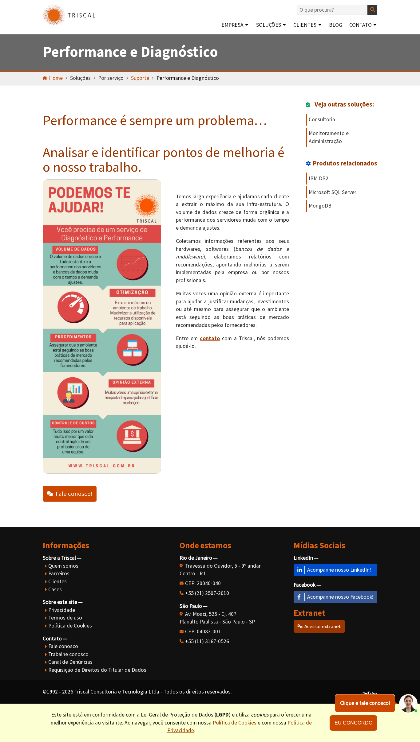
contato (210, 338)
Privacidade (61, 610)
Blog (335, 24)
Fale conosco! (74, 494)
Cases (55, 589)
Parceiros (58, 573)
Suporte (140, 78)
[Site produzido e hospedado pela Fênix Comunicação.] (369, 692)
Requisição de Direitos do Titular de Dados (97, 669)
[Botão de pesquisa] (372, 10)
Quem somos (63, 565)
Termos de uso (65, 617)
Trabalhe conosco (68, 654)
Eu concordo (353, 722)
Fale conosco (63, 646)
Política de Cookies (70, 625)
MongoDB (320, 205)
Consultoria (322, 119)
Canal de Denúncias (70, 661)
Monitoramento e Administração (329, 137)
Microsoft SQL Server (332, 192)
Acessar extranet (322, 626)
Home (56, 78)
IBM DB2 (318, 178)
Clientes (304, 24)
